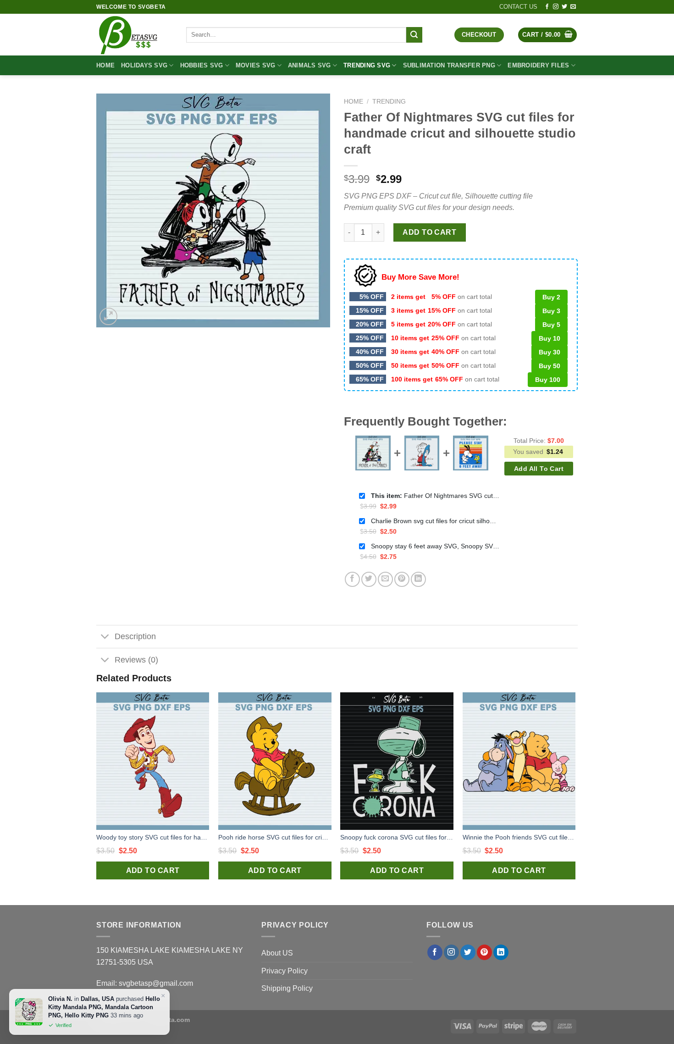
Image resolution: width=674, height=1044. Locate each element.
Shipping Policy (287, 988)
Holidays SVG (144, 65)
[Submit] (414, 35)
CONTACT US (518, 6)
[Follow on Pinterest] (484, 952)
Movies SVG (256, 65)
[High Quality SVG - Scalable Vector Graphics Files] (134, 34)
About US (277, 953)
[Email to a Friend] (385, 579)
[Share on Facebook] (352, 579)
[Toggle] (105, 637)
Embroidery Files (538, 65)
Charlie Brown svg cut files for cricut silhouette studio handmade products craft (435, 521)
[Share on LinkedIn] (418, 579)
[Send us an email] (573, 7)
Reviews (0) (136, 659)
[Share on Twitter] (368, 579)
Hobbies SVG (201, 65)
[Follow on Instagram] (555, 7)
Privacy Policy (284, 971)
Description (135, 636)
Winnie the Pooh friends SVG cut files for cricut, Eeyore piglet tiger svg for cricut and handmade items (519, 837)
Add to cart (429, 232)
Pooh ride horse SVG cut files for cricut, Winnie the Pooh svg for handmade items (274, 837)
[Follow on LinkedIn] (500, 952)
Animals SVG (309, 65)
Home (105, 65)
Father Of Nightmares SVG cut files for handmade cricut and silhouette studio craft (435, 495)
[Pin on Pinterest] (401, 579)
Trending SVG (366, 65)
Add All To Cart (539, 468)
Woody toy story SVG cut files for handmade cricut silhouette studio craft (153, 837)
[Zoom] (108, 317)
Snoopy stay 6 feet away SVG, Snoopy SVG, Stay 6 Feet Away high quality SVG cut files (435, 546)
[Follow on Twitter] (564, 7)
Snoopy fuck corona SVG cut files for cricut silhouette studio (396, 837)
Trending (389, 101)
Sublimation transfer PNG (449, 65)
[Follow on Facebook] (547, 7)
